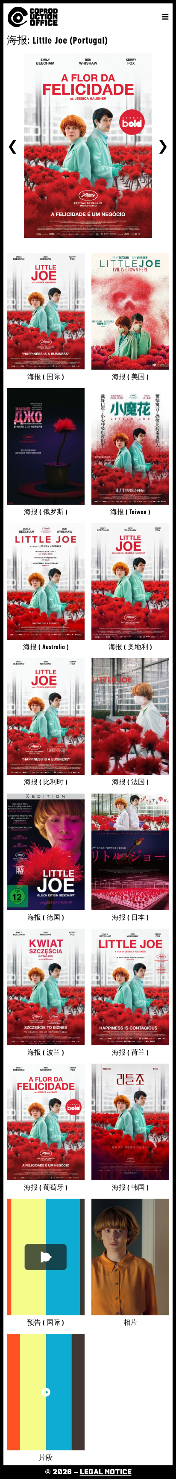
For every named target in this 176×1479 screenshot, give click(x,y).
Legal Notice (106, 1472)
